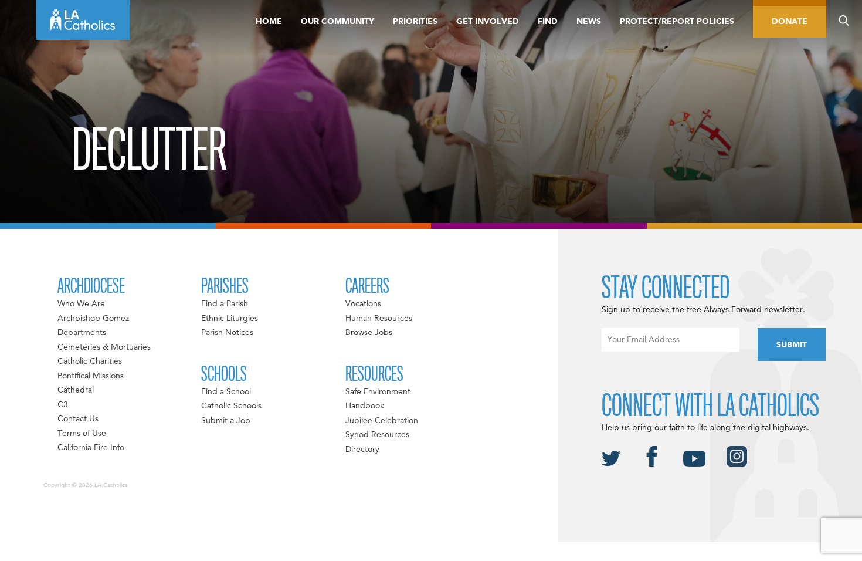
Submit (791, 345)
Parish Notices (227, 333)
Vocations (363, 304)
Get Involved (487, 22)
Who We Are (81, 304)
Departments (81, 333)
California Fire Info (90, 448)
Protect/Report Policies (677, 22)
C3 (62, 405)
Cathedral (75, 390)
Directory (362, 449)
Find (548, 22)
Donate (789, 22)
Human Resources (378, 319)
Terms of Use (81, 434)
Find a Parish (224, 304)
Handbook (364, 406)
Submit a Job (225, 421)
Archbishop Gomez (93, 319)
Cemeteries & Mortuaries (104, 347)
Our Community (337, 22)
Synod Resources (377, 435)
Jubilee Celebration (381, 421)
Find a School (226, 392)
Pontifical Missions (90, 376)
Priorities (415, 22)
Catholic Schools (231, 406)
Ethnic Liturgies (229, 319)
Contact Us (78, 419)
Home (269, 22)
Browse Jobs (368, 333)
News (588, 22)
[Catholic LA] (83, 20)
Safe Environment (377, 392)
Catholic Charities (89, 361)
